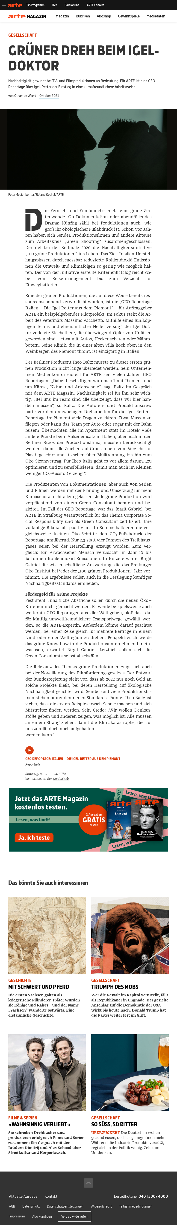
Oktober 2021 (49, 95)
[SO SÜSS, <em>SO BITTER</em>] (130, 1072)
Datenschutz (31, 1206)
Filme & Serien (22, 1118)
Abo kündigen (42, 1216)
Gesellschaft (22, 35)
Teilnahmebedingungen (135, 1206)
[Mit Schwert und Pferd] (47, 935)
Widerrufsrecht (101, 1206)
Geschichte (20, 980)
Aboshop (104, 16)
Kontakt (51, 1196)
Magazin (62, 16)
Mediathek (61, 779)
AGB (12, 1206)
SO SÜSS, (114, 1124)
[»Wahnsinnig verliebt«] (47, 1072)
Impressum (17, 1216)
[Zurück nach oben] (88, 1183)
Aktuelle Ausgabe (23, 1196)
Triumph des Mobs (114, 986)
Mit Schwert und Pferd (38, 986)
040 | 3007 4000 (153, 1196)
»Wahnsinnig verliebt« (39, 1124)
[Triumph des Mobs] (130, 935)
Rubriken (83, 16)
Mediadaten (156, 16)
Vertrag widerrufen (74, 1216)
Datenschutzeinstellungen (65, 1206)
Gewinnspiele (129, 16)
